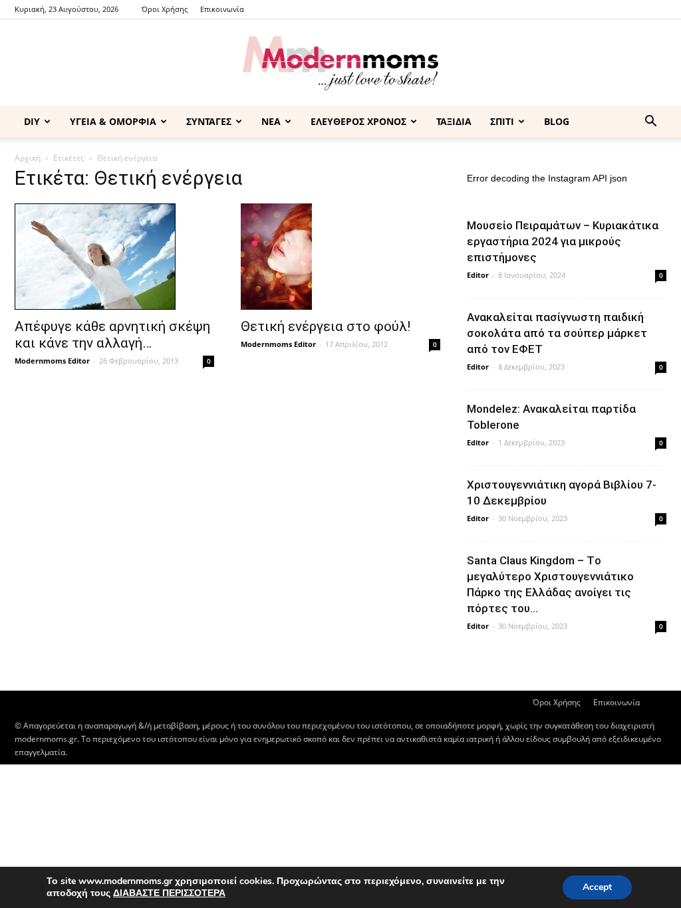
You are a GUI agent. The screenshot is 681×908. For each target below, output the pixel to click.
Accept (597, 887)
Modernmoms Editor (52, 361)
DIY (32, 121)
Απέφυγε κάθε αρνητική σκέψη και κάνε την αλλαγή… (112, 334)
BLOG (556, 121)
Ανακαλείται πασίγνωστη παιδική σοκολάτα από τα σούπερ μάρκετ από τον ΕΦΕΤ (557, 333)
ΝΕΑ (271, 121)
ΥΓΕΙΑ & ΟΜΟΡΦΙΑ (113, 121)
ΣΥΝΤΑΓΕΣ (208, 121)
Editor (478, 275)
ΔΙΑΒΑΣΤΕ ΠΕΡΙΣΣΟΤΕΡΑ (169, 893)
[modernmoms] (340, 63)
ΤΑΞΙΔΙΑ (454, 121)
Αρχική (28, 158)
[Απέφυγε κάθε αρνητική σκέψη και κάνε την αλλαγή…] (114, 256)
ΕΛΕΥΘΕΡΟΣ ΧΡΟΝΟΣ (358, 121)
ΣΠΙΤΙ (502, 121)
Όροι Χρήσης (165, 9)
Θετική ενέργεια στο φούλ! (325, 326)
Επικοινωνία (222, 9)
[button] (650, 122)
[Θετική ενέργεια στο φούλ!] (340, 256)
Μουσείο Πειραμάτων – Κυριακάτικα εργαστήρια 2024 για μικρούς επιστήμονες (562, 241)
